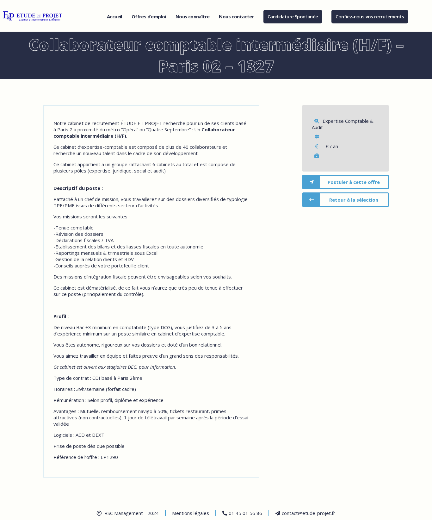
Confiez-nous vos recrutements (370, 16)
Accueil (114, 16)
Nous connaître (193, 16)
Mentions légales (190, 513)
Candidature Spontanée (293, 16)
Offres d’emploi (149, 16)
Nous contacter (236, 16)
